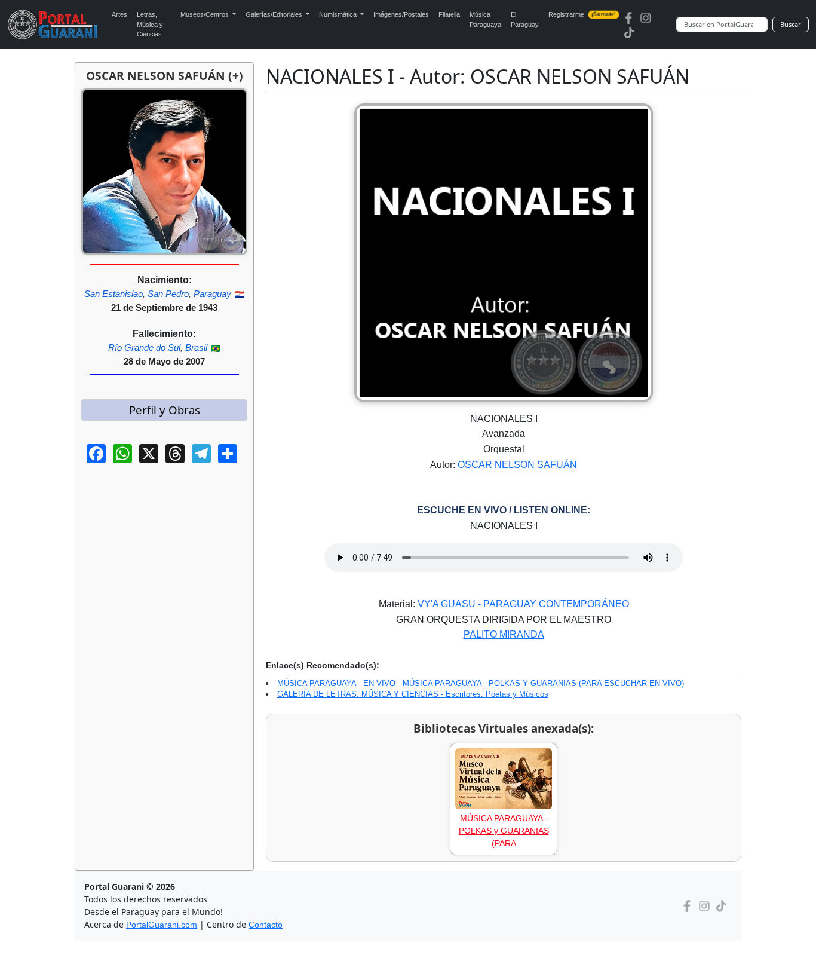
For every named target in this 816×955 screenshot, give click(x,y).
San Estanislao (113, 294)
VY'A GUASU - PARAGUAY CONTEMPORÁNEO (523, 604)
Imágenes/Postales (401, 14)
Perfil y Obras (164, 409)
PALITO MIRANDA (504, 634)
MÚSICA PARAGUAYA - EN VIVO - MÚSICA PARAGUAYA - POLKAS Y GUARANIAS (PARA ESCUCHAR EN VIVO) (480, 683)
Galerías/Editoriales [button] (275, 14)
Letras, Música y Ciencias (150, 24)
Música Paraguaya (485, 19)
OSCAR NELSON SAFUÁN (517, 465)
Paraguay (212, 294)
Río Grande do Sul (144, 347)
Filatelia (449, 14)
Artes (119, 14)
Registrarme (581, 14)
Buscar (790, 24)
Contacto (266, 924)
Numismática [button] (338, 14)
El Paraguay (525, 19)
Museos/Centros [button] (205, 14)
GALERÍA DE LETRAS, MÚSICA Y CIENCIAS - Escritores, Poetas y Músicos (412, 694)
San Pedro (168, 294)
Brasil (196, 347)
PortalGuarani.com (161, 924)
